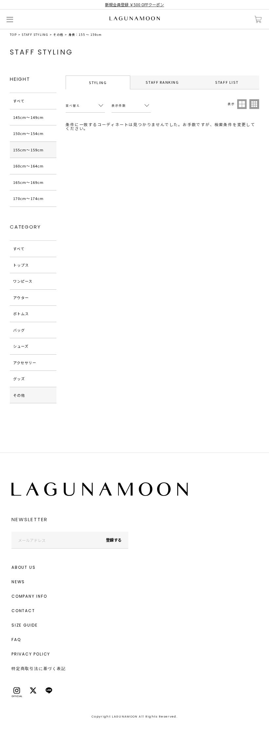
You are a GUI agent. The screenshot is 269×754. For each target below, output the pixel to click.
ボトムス (21, 313)
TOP (13, 35)
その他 (58, 35)
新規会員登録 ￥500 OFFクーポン (134, 4)
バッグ (19, 330)
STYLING (98, 82)
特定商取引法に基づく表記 (38, 668)
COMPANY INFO (29, 596)
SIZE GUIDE (24, 625)
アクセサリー (25, 362)
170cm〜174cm (28, 198)
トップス (21, 265)
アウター (21, 297)
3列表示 (254, 104)
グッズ (19, 378)
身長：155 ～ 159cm (85, 35)
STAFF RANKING (162, 82)
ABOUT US (23, 567)
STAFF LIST (227, 82)
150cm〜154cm (28, 133)
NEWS (18, 582)
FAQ (16, 639)
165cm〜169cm (28, 182)
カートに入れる (258, 19)
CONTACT (23, 610)
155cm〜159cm (28, 149)
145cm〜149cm (28, 117)
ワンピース (23, 281)
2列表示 (242, 104)
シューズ (21, 346)
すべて (19, 100)
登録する (114, 540)
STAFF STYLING (35, 35)
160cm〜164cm (28, 165)
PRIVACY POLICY (30, 654)
